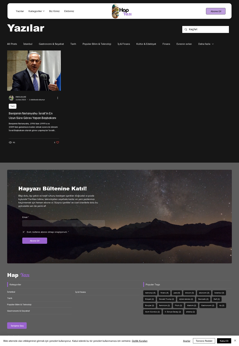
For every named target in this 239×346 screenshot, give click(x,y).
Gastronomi (208, 305)
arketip (191, 311)
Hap (18, 275)
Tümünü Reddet (204, 340)
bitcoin (190, 292)
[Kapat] (235, 340)
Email (25, 217)
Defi (218, 299)
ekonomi (205, 292)
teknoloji (151, 292)
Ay (222, 305)
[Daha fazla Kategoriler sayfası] (44, 11)
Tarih (73, 44)
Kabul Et (224, 340)
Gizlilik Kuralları (139, 340)
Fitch (179, 305)
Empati (150, 299)
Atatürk (192, 305)
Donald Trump (167, 299)
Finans (166, 44)
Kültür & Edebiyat (146, 44)
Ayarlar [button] (186, 340)
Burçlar (150, 305)
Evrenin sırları (184, 44)
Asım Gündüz (153, 311)
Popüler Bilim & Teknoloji (97, 44)
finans (165, 292)
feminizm (165, 305)
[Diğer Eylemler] (59, 98)
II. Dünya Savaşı (174, 311)
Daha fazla (204, 44)
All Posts (12, 44)
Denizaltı (204, 299)
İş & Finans (124, 44)
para (178, 292)
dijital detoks (187, 299)
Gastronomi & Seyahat (51, 44)
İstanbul (27, 44)
